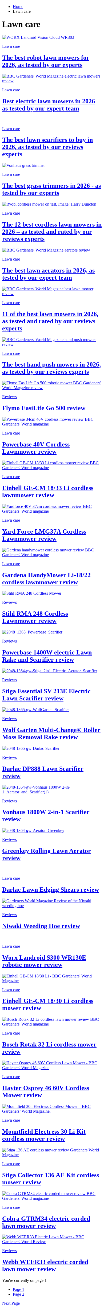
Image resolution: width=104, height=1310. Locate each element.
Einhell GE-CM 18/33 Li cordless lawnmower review (47, 491)
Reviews (9, 396)
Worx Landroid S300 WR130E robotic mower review (44, 961)
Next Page (11, 1303)
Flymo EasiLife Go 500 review (43, 408)
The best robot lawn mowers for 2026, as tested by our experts (45, 61)
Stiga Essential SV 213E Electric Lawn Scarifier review (46, 695)
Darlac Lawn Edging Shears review (50, 889)
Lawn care (11, 46)
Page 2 (18, 1294)
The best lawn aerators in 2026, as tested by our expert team (48, 274)
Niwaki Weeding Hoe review (41, 925)
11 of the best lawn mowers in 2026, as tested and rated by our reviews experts (50, 321)
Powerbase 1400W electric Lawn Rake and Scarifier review (47, 656)
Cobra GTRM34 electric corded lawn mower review (46, 1222)
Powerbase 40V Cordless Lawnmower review (36, 448)
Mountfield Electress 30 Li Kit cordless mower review (44, 1135)
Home (18, 6)
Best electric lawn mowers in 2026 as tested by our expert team (48, 105)
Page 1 (18, 1289)
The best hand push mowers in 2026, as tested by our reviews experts (51, 368)
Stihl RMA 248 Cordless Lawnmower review (35, 617)
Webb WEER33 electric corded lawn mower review (45, 1265)
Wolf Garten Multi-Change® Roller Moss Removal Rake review (51, 733)
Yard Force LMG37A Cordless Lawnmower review (44, 535)
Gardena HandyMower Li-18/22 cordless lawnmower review (46, 579)
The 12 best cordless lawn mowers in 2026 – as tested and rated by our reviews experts (52, 231)
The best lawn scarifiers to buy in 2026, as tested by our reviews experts (47, 147)
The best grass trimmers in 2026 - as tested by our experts (51, 189)
